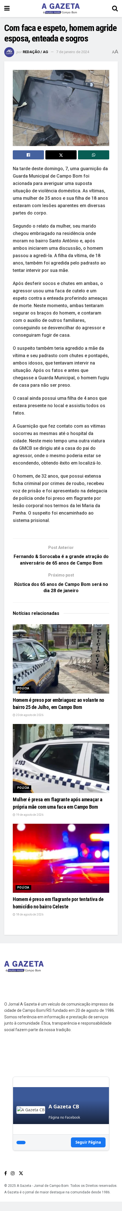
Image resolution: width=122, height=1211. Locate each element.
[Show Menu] (7, 8)
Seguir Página (88, 1142)
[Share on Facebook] (28, 154)
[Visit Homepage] (61, 8)
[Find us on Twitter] (21, 1173)
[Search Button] (115, 8)
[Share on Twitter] (61, 154)
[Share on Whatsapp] (93, 154)
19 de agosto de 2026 (29, 814)
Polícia (23, 688)
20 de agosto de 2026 (29, 715)
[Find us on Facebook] (5, 1173)
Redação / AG (35, 52)
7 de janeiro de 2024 (72, 52)
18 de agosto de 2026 (29, 914)
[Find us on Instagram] (13, 1173)
